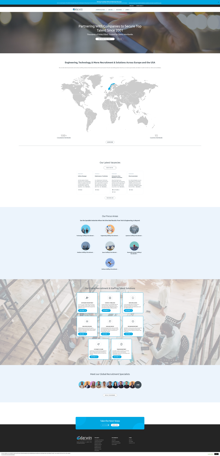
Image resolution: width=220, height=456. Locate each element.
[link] (87, 303)
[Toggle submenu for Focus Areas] (123, 9)
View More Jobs (110, 197)
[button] (131, 6)
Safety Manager (82, 176)
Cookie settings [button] (211, 454)
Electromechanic (133, 176)
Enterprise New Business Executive (117, 176)
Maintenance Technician (101, 176)
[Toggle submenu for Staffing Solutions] (106, 9)
